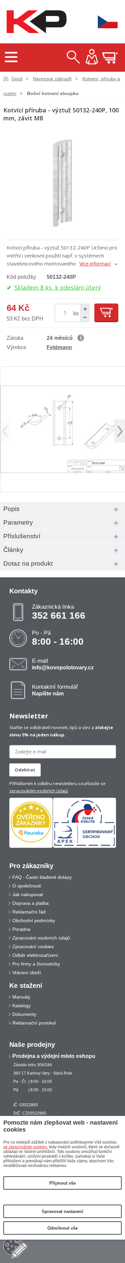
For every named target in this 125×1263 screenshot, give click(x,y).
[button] (84, 308)
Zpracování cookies (33, 946)
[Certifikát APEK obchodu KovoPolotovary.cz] (84, 846)
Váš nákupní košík (110, 58)
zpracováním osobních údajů (38, 791)
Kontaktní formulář (55, 690)
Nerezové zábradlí (52, 78)
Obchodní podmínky (33, 920)
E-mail (63, 664)
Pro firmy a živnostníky (36, 964)
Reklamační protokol (34, 1023)
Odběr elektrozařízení (35, 955)
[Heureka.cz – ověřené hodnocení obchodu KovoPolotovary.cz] (31, 822)
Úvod (16, 78)
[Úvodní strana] (35, 21)
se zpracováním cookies (25, 1147)
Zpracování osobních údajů (41, 937)
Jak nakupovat (27, 894)
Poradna (21, 929)
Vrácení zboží (26, 972)
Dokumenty (24, 1014)
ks (76, 313)
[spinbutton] (66, 313)
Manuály (21, 997)
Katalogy (21, 1005)
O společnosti (26, 885)
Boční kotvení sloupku (53, 93)
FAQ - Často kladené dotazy (42, 877)
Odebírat (25, 770)
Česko (103, 21)
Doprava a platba (30, 903)
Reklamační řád (29, 911)
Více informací (95, 263)
